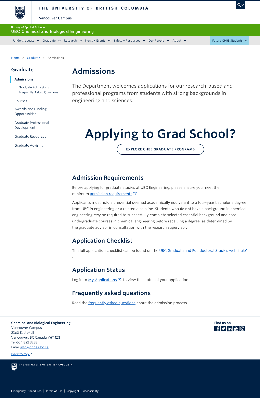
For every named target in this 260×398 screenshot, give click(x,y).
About (176, 40)
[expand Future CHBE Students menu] (246, 41)
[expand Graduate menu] (59, 41)
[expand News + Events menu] (109, 41)
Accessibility (91, 391)
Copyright (73, 391)
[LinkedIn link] (229, 330)
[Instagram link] (242, 330)
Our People (156, 40)
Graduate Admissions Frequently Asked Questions (38, 90)
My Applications (102, 280)
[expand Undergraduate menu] (38, 41)
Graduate (49, 40)
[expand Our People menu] (167, 41)
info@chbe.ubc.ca (34, 347)
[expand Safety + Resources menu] (143, 41)
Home (15, 57)
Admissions (24, 79)
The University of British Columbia (19, 12)
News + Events (95, 40)
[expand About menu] (184, 41)
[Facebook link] (217, 330)
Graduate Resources (30, 136)
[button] (63, 79)
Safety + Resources (127, 40)
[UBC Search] (240, 5)
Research (70, 40)
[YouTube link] (236, 330)
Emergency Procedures (26, 391)
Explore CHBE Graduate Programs (160, 149)
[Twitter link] (223, 330)
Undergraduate (23, 40)
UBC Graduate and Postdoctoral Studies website (201, 250)
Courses (20, 101)
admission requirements (111, 194)
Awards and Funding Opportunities (30, 111)
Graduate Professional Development (31, 125)
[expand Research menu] (80, 41)
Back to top (20, 354)
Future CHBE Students (227, 40)
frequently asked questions (111, 303)
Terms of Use (54, 391)
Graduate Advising (28, 145)
